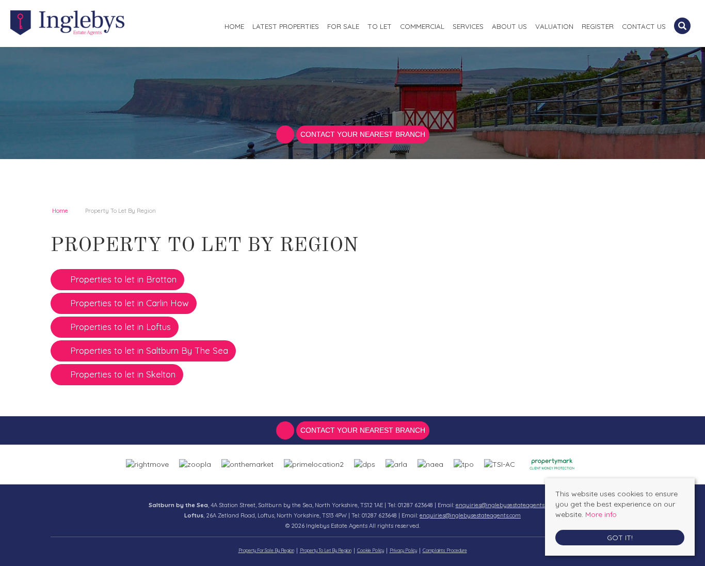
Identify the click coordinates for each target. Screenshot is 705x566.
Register (598, 26)
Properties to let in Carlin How (129, 302)
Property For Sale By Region (266, 550)
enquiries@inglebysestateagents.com (506, 505)
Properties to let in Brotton (123, 279)
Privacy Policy (403, 550)
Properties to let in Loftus (120, 326)
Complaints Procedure (445, 550)
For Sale (343, 26)
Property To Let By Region (325, 550)
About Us (509, 26)
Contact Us (644, 26)
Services (468, 26)
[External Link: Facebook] (286, 134)
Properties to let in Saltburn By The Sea (149, 350)
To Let (379, 26)
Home (234, 26)
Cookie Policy (370, 550)
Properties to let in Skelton (122, 374)
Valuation (554, 26)
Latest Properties (285, 26)
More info (601, 514)
